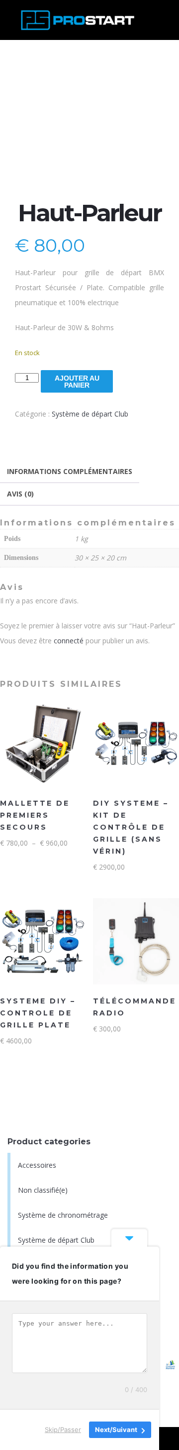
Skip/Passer (63, 1430)
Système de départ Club (90, 414)
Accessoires (37, 1165)
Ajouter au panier (77, 381)
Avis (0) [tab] (20, 493)
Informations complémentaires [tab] (69, 471)
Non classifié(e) (43, 1190)
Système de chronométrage (63, 1215)
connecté (69, 640)
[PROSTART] (76, 20)
